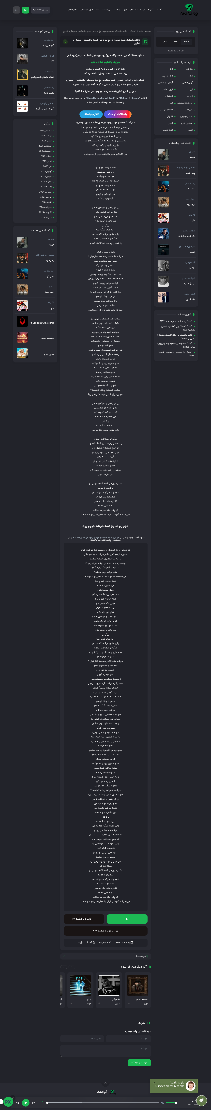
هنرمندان (72, 10)
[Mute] (162, 1102)
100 (52, 61)
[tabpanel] (176, 51)
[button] (71, 967)
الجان (170, 123)
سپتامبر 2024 (45, 207)
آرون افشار (168, 89)
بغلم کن (116, 999)
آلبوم (150, 10)
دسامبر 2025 (45, 131)
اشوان (170, 116)
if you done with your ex (42, 323)
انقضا (192, 252)
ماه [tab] (175, 42)
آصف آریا (169, 96)
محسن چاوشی (47, 103)
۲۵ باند (189, 69)
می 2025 (47, 166)
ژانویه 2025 (46, 187)
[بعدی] (33, 1102)
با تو (89, 999)
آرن (191, 89)
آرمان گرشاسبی (165, 83)
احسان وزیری (186, 116)
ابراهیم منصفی (185, 103)
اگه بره (191, 268)
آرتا (171, 69)
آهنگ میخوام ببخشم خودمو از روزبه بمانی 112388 (176, 345)
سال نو (191, 189)
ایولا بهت (190, 205)
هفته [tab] (186, 42)
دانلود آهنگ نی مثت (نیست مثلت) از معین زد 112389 (176, 336)
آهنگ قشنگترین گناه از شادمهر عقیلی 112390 (178, 328)
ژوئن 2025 (47, 161)
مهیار (146, 1003)
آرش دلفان (187, 83)
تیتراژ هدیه (189, 284)
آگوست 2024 (45, 212)
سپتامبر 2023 (45, 217)
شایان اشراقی (47, 56)
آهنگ (159, 10)
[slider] (102, 1102)
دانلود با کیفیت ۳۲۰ (103, 931)
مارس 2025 (46, 177)
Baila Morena (47, 339)
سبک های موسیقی (89, 10)
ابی (171, 103)
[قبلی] (17, 1102)
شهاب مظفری (188, 231)
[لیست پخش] (41, 1103)
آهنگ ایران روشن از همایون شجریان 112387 (176, 354)
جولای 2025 (46, 156)
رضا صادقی (189, 183)
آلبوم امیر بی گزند (45, 109)
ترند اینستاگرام (137, 10)
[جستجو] (16, 10)
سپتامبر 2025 (45, 146)
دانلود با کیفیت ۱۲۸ (82, 919)
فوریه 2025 (46, 182)
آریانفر (190, 96)
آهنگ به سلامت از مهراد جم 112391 (176, 321)
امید (190, 130)
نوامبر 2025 (46, 136)
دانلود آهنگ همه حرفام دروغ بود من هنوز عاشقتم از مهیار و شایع (106, 41)
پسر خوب (190, 173)
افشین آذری (187, 123)
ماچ (193, 220)
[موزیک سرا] (25, 10)
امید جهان (168, 130)
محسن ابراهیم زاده (186, 167)
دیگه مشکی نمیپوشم (42, 77)
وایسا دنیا (49, 93)
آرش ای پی (167, 76)
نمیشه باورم (142, 999)
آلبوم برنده (48, 45)
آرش (190, 76)
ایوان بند (190, 199)
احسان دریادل (166, 110)
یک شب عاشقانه (186, 236)
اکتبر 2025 (47, 141)
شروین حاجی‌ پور (187, 247)
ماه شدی (190, 299)
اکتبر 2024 (47, 202)
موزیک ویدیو (120, 10)
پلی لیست (106, 10)
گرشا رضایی (189, 294)
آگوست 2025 (45, 151)
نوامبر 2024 (46, 197)
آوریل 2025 (46, 171)
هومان (188, 262)
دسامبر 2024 (45, 192)
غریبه (192, 157)
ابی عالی (189, 110)
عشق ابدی (49, 355)
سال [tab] (165, 42)
